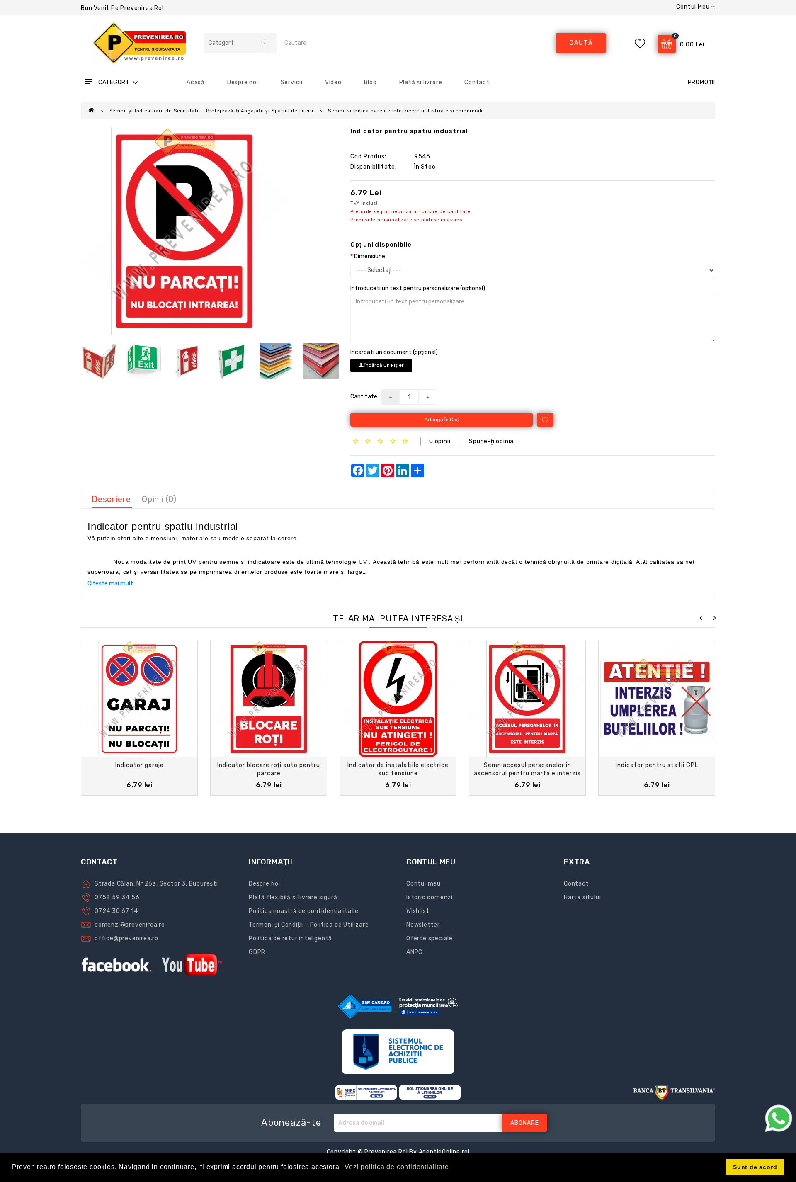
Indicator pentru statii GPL (657, 765)
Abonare (524, 1122)
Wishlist (417, 911)
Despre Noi (264, 883)
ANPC (414, 952)
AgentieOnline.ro (443, 1151)
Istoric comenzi (429, 897)
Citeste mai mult (110, 583)
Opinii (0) (159, 499)
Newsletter (423, 924)
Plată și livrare (420, 82)
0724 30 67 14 (116, 911)
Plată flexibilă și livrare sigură (293, 897)
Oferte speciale (429, 938)
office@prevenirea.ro (126, 938)
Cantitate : (365, 396)
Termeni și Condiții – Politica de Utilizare (309, 924)
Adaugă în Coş (442, 419)
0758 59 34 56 (117, 897)
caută (581, 42)
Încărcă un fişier (383, 365)
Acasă (196, 82)
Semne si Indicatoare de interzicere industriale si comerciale (406, 111)
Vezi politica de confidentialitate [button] (397, 1166)
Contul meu (423, 883)
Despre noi (242, 82)
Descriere (111, 499)
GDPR (257, 952)
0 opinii (439, 441)
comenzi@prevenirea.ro (130, 924)
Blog (370, 82)
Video (333, 82)
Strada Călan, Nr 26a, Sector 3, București (156, 883)
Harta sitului (582, 897)
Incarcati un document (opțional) (394, 352)
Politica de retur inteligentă (290, 938)
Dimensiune (369, 256)
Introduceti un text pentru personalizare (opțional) (417, 288)
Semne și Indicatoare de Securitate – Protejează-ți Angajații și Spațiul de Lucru (211, 111)
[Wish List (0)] (640, 43)
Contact (477, 82)
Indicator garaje (139, 765)
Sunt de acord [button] (755, 1167)
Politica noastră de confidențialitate (304, 911)
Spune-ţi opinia (491, 441)
